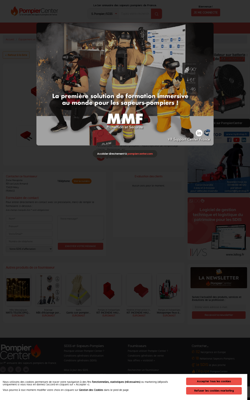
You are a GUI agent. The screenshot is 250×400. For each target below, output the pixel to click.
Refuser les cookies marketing (214, 390)
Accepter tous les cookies (214, 381)
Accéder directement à (125, 153)
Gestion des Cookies (91, 390)
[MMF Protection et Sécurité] (125, 84)
